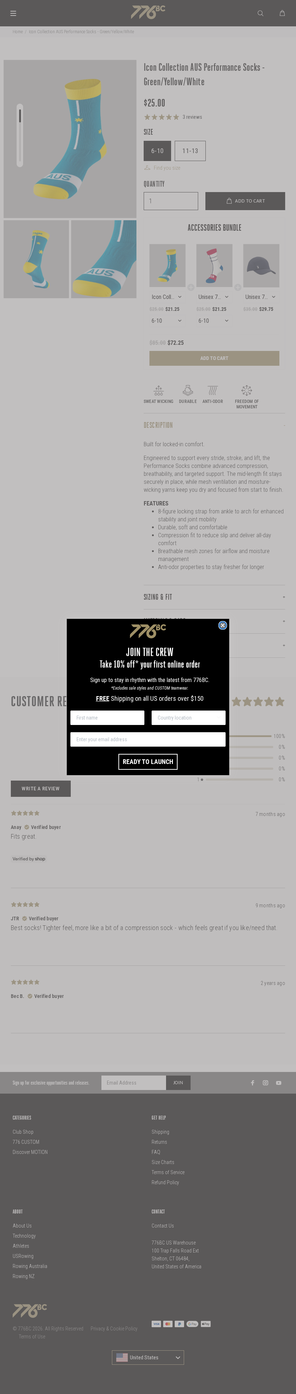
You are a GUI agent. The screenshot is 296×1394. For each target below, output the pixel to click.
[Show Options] (218, 718)
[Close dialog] (222, 625)
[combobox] (186, 718)
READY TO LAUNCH (148, 761)
